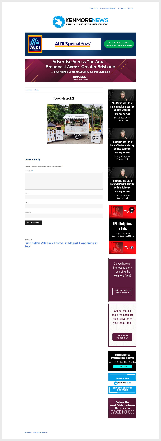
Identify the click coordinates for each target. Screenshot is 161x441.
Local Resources (122, 8)
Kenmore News (28, 432)
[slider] (124, 252)
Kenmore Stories (94, 8)
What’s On (130, 8)
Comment (29, 171)
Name (27, 193)
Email (27, 202)
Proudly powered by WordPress (40, 432)
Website (28, 212)
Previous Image (28, 90)
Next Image (36, 90)
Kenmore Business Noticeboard (107, 8)
